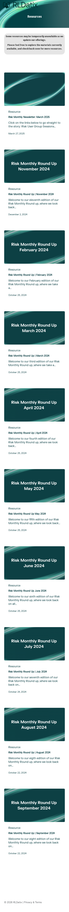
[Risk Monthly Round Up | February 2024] (34, 247)
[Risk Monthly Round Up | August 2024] (34, 724)
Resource (14, 112)
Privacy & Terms (33, 902)
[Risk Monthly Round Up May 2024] (34, 485)
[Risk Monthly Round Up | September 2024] (34, 805)
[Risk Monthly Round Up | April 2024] (34, 405)
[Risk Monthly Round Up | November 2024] (34, 166)
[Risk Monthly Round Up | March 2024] (34, 328)
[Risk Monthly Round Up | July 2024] (34, 643)
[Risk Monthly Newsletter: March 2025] (34, 89)
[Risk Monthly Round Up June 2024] (34, 563)
